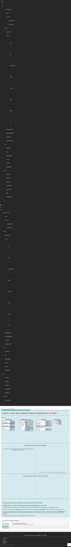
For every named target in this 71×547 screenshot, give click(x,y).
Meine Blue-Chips (8, 400)
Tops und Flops (9, 31)
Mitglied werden (5, 538)
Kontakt (7, 159)
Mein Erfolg (8, 181)
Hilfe (7, 151)
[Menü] (2, 6)
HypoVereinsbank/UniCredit (29, 427)
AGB (3, 543)
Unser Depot (8, 148)
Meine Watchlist (9, 185)
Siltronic (11, 421)
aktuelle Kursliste (9, 129)
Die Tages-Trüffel (12, 20)
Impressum (5, 541)
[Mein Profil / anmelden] (5, 170)
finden (6, 216)
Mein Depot (8, 178)
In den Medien (8, 166)
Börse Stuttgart (27, 430)
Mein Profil (8, 174)
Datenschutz (5, 542)
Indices (7, 35)
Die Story (8, 163)
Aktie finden (8, 136)
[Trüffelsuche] (2, 204)
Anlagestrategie (9, 155)
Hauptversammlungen (10, 133)
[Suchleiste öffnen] (3, 3)
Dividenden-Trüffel (9, 140)
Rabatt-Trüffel (11, 24)
